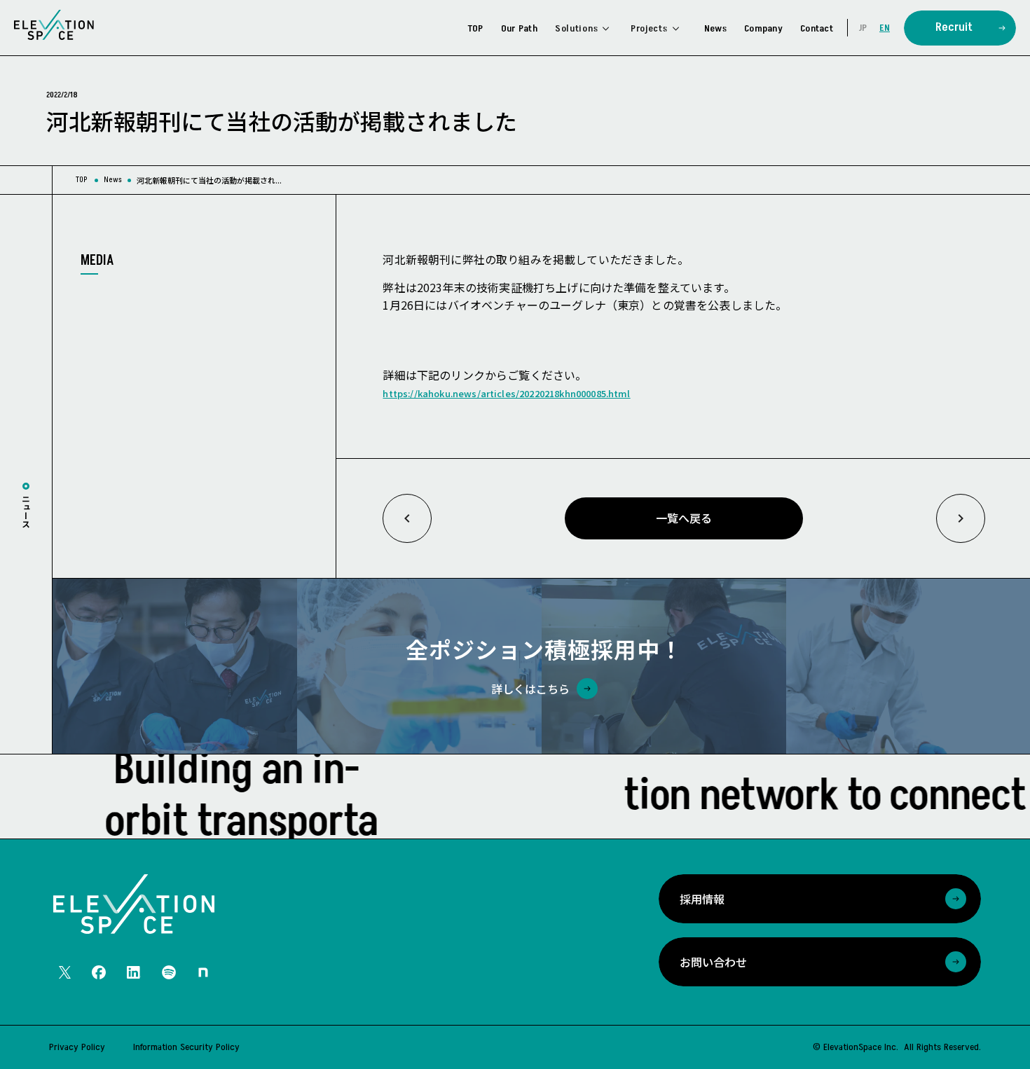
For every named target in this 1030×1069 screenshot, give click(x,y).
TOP (82, 179)
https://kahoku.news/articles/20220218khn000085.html (506, 393)
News (113, 179)
